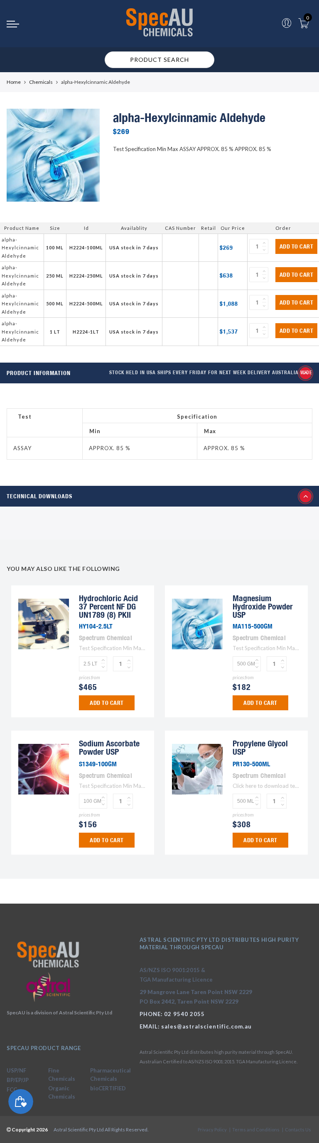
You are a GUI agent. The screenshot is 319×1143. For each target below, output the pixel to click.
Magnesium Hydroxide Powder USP (263, 606)
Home (14, 82)
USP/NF (16, 1070)
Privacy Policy (212, 1129)
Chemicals (41, 82)
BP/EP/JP (18, 1080)
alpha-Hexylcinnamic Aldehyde (20, 247)
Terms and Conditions (256, 1129)
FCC (12, 1089)
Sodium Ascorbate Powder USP (109, 747)
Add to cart (297, 246)
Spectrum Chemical (105, 638)
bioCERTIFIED (108, 1088)
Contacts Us (298, 1129)
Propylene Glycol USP (260, 747)
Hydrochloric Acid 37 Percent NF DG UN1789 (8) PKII (108, 606)
